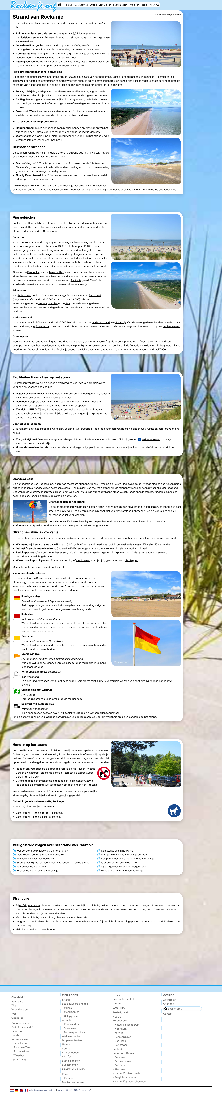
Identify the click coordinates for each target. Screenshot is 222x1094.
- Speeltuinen (69, 1028)
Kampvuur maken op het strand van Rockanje (127, 858)
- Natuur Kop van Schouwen (129, 1081)
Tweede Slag (56, 272)
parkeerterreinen (150, 439)
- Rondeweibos (20, 1051)
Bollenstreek (120, 1020)
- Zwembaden (70, 1052)
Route (65, 1073)
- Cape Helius (19, 1043)
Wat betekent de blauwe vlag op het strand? (42, 850)
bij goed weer (100, 544)
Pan (67, 303)
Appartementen (20, 1022)
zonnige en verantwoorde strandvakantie (152, 189)
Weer (152, 4)
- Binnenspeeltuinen (73, 1032)
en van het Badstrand (89, 76)
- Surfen (66, 1056)
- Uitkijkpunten (70, 1016)
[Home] (59, 4)
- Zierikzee (119, 1069)
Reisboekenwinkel (123, 999)
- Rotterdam (120, 1044)
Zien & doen (105, 4)
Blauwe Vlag (23, 163)
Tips (13, 1005)
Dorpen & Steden (72, 1040)
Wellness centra (71, 1036)
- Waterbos (18, 1055)
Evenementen (120, 4)
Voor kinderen (19, 1009)
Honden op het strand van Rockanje (122, 870)
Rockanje (67, 4)
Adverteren (169, 999)
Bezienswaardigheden (75, 1003)
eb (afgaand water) (30, 905)
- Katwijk (118, 1032)
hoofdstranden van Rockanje (73, 506)
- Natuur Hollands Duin (126, 1024)
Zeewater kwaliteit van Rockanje (35, 858)
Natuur (66, 1044)
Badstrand (92, 226)
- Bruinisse (119, 1065)
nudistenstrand (30, 230)
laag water (166, 345)
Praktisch (134, 4)
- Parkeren (68, 1077)
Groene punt (50, 230)
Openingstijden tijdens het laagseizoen (123, 866)
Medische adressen (73, 1082)
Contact (167, 1013)
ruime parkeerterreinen (42, 80)
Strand (93, 4)
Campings (17, 1030)
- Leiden (117, 1016)
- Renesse (119, 1057)
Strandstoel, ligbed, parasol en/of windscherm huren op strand (52, 862)
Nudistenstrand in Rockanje (117, 850)
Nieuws (117, 1003)
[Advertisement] (198, 90)
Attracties (67, 1020)
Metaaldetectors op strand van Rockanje (40, 854)
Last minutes (18, 1059)
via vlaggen (131, 560)
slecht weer (83, 560)
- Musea (67, 1007)
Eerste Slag (33, 272)
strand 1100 (30, 812)
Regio (144, 4)
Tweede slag (81, 242)
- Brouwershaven (123, 1061)
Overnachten (81, 4)
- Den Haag (119, 1040)
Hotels (15, 1035)
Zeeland (117, 1049)
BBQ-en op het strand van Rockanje (37, 870)
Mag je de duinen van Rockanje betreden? (125, 854)
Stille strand (24, 295)
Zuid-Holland (120, 1012)
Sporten (66, 1048)
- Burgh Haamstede (124, 1077)
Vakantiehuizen (20, 1039)
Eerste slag (62, 242)
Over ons (168, 1003)
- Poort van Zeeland (23, 1047)
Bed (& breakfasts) (22, 1026)
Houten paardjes (48, 303)
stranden (55, 768)
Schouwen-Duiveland (125, 1053)
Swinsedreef (32, 772)
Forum (116, 995)
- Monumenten (70, 1011)
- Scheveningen (122, 1036)
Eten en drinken (71, 1060)
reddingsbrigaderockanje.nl (48, 566)
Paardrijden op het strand (31, 866)
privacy (52, 1090)
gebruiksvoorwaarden (38, 1090)
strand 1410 (30, 816)
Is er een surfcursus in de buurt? (119, 862)
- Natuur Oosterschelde (126, 1073)
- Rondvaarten (70, 1024)
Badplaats (17, 1001)
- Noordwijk (120, 1028)
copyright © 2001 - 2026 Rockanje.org (74, 1090)
